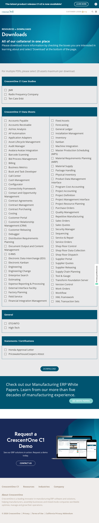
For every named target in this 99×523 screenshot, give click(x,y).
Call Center (15, 175)
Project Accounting (66, 191)
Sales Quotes (63, 225)
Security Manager (65, 229)
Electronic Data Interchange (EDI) (27, 258)
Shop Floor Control (66, 246)
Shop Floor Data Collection (70, 250)
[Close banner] (96, 4)
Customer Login (74, 11)
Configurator (16, 184)
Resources (8, 29)
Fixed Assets (62, 120)
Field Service (15, 296)
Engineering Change (20, 271)
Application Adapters (20, 137)
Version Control (64, 284)
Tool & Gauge (63, 276)
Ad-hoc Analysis (17, 129)
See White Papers (81, 401)
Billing (12, 163)
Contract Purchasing (20, 209)
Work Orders (63, 288)
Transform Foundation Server (72, 280)
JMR (11, 90)
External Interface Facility (22, 288)
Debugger (14, 234)
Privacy (26, 513)
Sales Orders (63, 220)
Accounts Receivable (20, 125)
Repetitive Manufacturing (70, 216)
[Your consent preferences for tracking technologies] (96, 275)
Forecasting (62, 125)
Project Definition (65, 195)
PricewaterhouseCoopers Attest (26, 354)
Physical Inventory (66, 174)
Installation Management (69, 133)
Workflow (61, 292)
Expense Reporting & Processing (27, 283)
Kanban (60, 141)
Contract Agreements (20, 200)
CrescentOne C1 (10, 486)
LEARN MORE (81, 4)
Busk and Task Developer (23, 171)
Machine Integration (67, 146)
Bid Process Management (23, 158)
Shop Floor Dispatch (67, 254)
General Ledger (64, 129)
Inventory (61, 137)
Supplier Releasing (66, 267)
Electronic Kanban (19, 262)
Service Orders (64, 242)
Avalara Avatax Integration (23, 150)
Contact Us (26, 463)
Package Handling (65, 170)
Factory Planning (18, 292)
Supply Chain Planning (68, 271)
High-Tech (14, 327)
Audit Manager (17, 146)
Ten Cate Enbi (16, 98)
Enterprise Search (18, 275)
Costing (13, 213)
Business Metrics (18, 167)
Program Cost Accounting (70, 186)
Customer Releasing (20, 229)
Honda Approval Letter (21, 349)
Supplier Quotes (65, 263)
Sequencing (62, 233)
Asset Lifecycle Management (24, 141)
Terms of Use (37, 513)
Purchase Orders (65, 208)
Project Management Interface (72, 199)
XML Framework (65, 297)
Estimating (14, 279)
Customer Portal (18, 217)
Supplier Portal (64, 259)
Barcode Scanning (19, 154)
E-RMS (12, 254)
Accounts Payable (18, 120)
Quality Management (67, 212)
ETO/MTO (14, 323)
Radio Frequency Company (23, 94)
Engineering (15, 266)
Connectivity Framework (22, 188)
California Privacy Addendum (59, 513)
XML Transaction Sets (67, 301)
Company (59, 486)
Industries (44, 486)
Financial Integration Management (28, 300)
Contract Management (21, 205)
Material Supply (64, 166)
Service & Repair (65, 237)
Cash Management (19, 180)
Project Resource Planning (70, 203)
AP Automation (17, 133)
